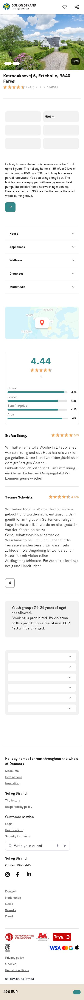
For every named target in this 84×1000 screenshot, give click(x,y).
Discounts (12, 771)
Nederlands (13, 898)
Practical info (14, 830)
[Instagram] (10, 874)
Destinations (13, 777)
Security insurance (17, 836)
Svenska (10, 910)
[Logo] (18, 7)
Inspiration (12, 783)
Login (8, 824)
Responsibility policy (18, 807)
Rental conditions (17, 970)
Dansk (9, 916)
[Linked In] (31, 874)
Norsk (9, 904)
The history (12, 801)
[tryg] (63, 940)
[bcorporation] (8, 951)
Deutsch (11, 892)
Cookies (10, 964)
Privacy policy (14, 958)
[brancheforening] (20, 940)
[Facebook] (21, 874)
